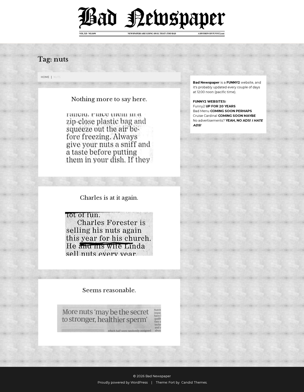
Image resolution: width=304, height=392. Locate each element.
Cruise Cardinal (205, 116)
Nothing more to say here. (109, 99)
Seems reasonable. (109, 290)
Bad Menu (201, 111)
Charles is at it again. (109, 197)
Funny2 (199, 106)
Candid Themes (194, 382)
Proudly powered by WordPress (123, 382)
